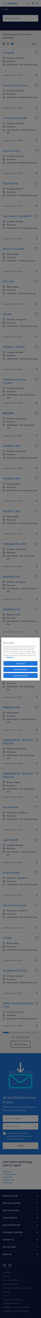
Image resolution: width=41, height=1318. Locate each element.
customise (20, 663)
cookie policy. (10, 657)
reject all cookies (20, 669)
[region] (20, 659)
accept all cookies (20, 675)
